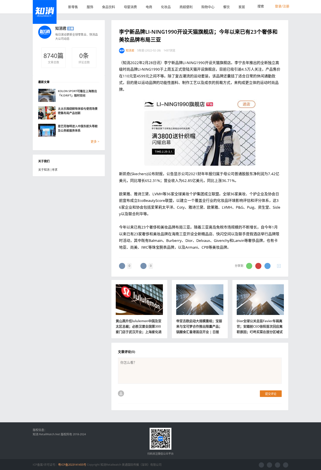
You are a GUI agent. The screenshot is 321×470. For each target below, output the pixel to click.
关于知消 (44, 169)
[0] (122, 266)
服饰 (90, 7)
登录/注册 (281, 6)
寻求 (54, 169)
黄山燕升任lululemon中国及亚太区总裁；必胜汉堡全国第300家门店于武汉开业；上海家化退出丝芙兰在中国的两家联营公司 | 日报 (139, 332)
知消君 (60, 28)
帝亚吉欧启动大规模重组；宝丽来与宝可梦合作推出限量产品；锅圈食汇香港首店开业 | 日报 (199, 326)
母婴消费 (130, 7)
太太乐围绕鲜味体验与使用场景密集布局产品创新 (78, 111)
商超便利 (186, 7)
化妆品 (166, 7)
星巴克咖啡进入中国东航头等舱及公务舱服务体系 (78, 128)
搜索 (260, 6)
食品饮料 (108, 7)
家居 (241, 7)
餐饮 (226, 7)
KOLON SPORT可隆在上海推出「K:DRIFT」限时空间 (77, 93)
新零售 (73, 7)
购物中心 (207, 7)
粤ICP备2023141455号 (72, 465)
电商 (149, 7)
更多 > (95, 141)
